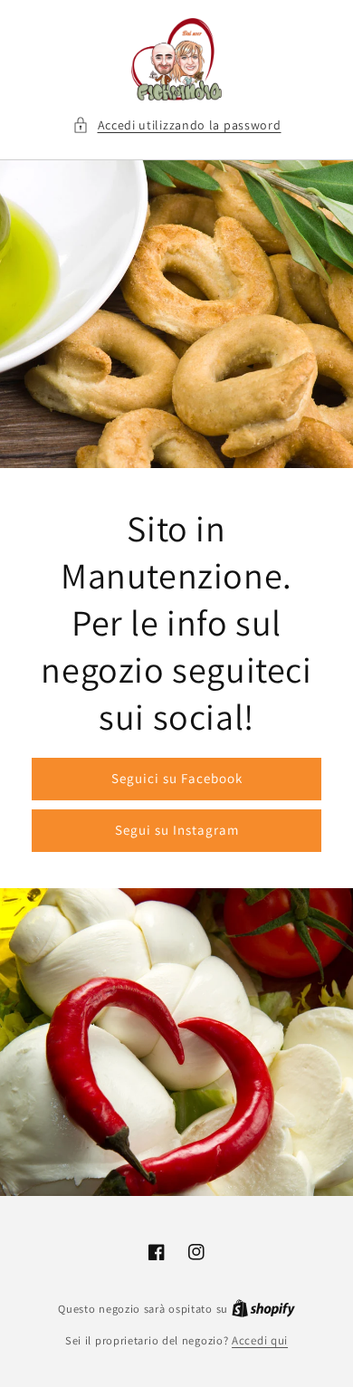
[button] (176, 125)
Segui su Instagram (177, 829)
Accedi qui (260, 1340)
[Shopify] (263, 1308)
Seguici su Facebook (177, 778)
